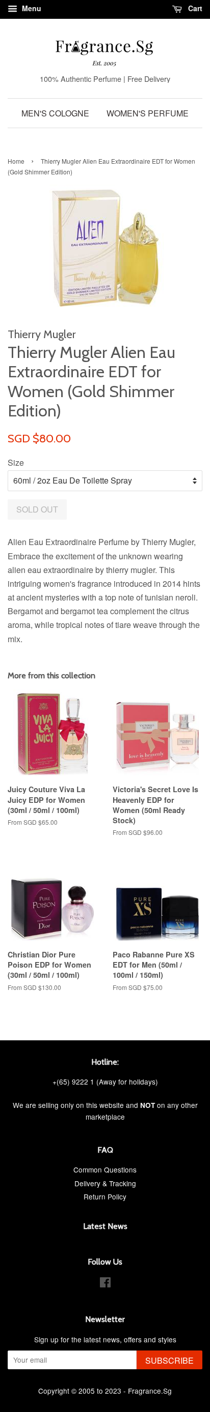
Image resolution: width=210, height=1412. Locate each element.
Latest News (105, 1226)
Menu (30, 8)
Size (16, 462)
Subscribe (169, 1360)
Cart (194, 8)
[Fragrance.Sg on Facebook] (105, 1284)
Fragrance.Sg (150, 1391)
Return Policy (105, 1196)
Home (16, 161)
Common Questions (105, 1169)
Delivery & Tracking (105, 1183)
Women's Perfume (148, 113)
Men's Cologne (55, 113)
